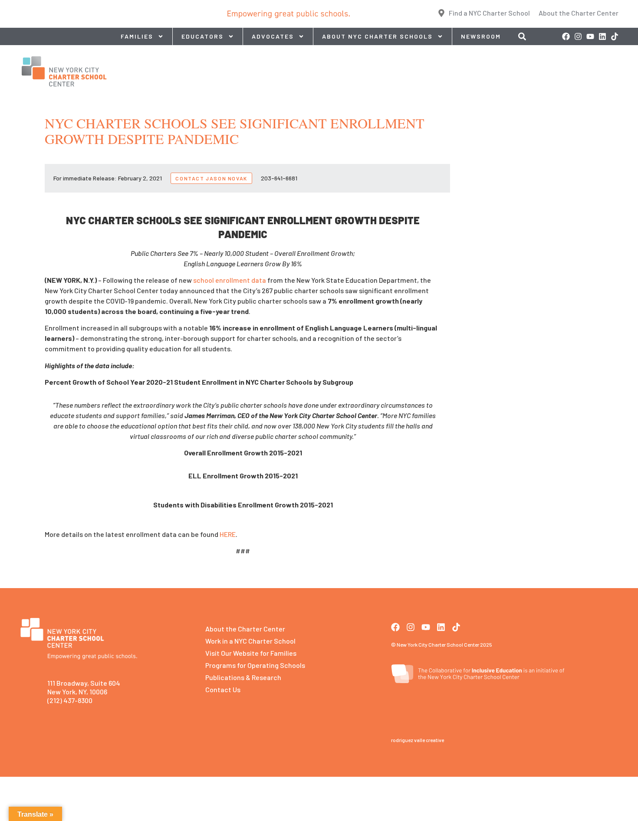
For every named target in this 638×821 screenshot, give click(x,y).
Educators (202, 36)
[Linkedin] (602, 36)
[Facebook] (566, 36)
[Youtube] (590, 36)
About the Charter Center (245, 629)
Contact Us (222, 689)
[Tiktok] (614, 36)
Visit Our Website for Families (250, 653)
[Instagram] (578, 36)
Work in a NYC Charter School (250, 641)
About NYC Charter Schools (377, 36)
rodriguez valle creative (417, 740)
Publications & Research (243, 677)
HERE (228, 534)
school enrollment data (229, 280)
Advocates (273, 36)
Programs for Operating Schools (255, 665)
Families (137, 36)
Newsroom (481, 36)
